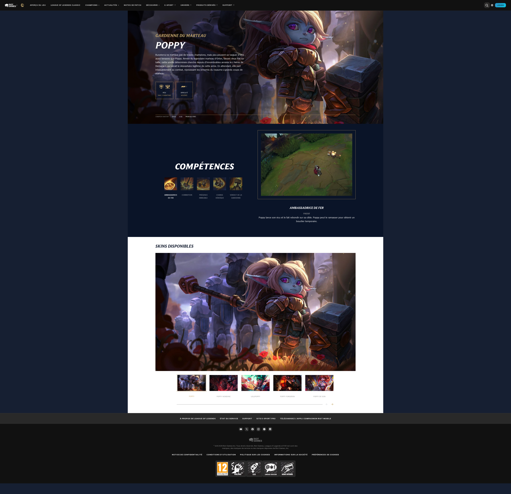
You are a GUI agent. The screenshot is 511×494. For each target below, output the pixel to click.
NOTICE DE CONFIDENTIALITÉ (187, 455)
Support (247, 418)
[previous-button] (327, 404)
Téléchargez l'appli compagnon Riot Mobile (305, 418)
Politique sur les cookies (255, 455)
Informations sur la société (291, 455)
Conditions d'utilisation (221, 455)
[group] (203, 188)
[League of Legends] (22, 5)
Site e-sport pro (266, 418)
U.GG (180, 117)
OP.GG (174, 117)
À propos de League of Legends (198, 418)
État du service (229, 418)
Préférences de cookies (325, 455)
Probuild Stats (191, 117)
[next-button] (332, 404)
